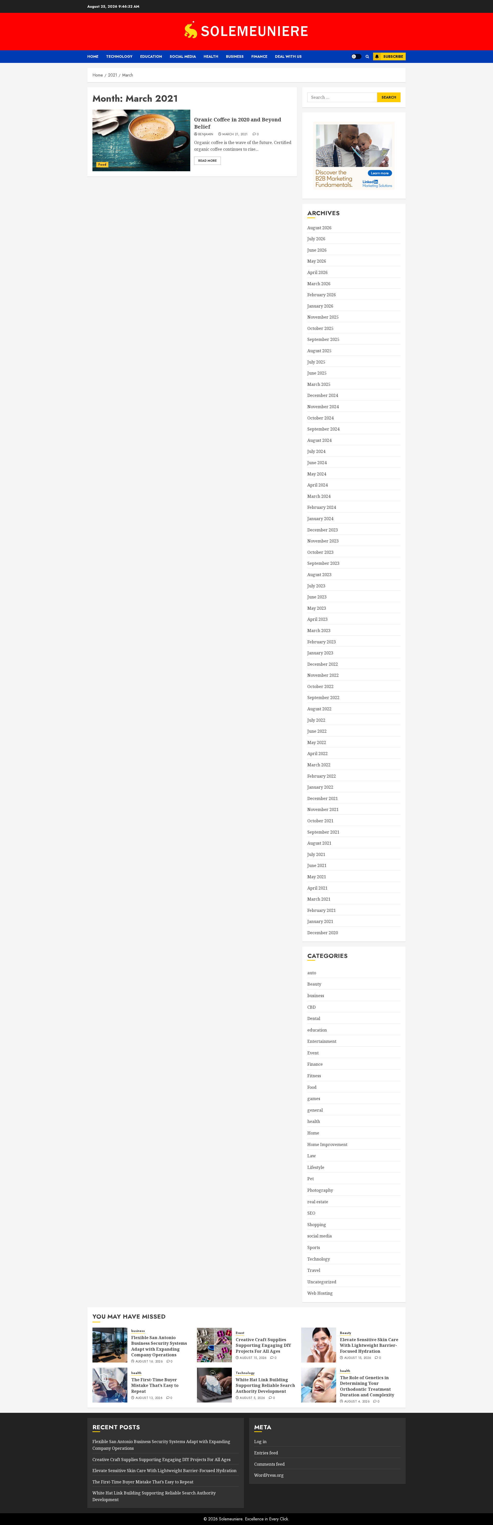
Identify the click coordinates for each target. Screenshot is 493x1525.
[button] (367, 57)
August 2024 (319, 440)
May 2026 (316, 261)
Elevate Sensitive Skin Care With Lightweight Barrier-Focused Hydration (369, 1345)
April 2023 (317, 619)
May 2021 (316, 877)
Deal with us (288, 56)
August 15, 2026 (253, 1358)
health (211, 56)
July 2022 (316, 720)
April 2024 (317, 485)
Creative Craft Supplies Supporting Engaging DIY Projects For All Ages (263, 1345)
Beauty (314, 984)
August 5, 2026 (252, 1398)
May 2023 (316, 608)
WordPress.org (269, 1475)
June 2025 (317, 373)
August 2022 (319, 709)
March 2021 (318, 899)
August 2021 (319, 843)
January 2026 (320, 306)
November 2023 (323, 541)
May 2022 (316, 742)
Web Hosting (320, 1293)
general (315, 1110)
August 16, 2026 (149, 1362)
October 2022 (320, 686)
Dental (313, 1018)
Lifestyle (315, 1167)
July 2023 (316, 586)
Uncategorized (321, 1282)
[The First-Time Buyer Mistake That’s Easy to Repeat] (109, 1385)
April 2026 (317, 272)
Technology (119, 56)
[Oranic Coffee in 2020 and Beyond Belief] (141, 140)
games (313, 1098)
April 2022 (317, 753)
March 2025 (318, 384)
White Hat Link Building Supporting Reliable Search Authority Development (265, 1385)
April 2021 (317, 888)
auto (311, 973)
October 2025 (320, 328)
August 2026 (319, 228)
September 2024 (323, 429)
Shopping (316, 1224)
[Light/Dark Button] (356, 56)
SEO (311, 1213)
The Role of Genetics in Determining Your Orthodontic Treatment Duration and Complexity (367, 1386)
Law (311, 1156)
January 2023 (320, 653)
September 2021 (323, 832)
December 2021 (322, 798)
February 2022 (321, 776)
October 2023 (320, 552)
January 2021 (320, 921)
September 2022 (323, 697)
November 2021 (323, 809)
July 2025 (316, 362)
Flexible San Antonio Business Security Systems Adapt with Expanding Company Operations (159, 1346)
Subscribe (393, 56)
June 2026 (317, 250)
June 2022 (317, 731)
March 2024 (318, 496)
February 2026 (321, 295)
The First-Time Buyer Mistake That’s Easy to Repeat (154, 1385)
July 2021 (316, 854)
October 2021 (320, 821)
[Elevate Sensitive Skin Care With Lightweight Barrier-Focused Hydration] (318, 1345)
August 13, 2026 (149, 1398)
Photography (320, 1190)
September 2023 (323, 563)
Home (92, 56)
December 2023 (322, 530)
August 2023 (319, 574)
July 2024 (316, 451)
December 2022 (322, 664)
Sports (313, 1247)
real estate (317, 1202)
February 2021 (321, 910)
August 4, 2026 (357, 1402)
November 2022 (323, 675)
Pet (310, 1178)
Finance (259, 56)
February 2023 (321, 642)
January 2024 (320, 518)
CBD (311, 1007)
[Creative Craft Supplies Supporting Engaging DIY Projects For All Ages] (214, 1345)
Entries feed (266, 1453)
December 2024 (322, 395)
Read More (207, 160)
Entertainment (321, 1041)
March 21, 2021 (235, 134)
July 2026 (316, 239)
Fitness (314, 1076)
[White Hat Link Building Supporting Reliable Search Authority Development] (214, 1385)
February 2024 (321, 507)
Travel (313, 1270)
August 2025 (319, 351)
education (151, 56)
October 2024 (320, 418)
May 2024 (316, 474)
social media (183, 56)
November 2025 (323, 317)
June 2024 (317, 462)
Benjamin (205, 134)
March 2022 (318, 765)
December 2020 (322, 933)
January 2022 (320, 787)
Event (313, 1053)
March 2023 (318, 630)
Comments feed (269, 1464)
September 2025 (323, 339)
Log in (260, 1441)
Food (102, 164)
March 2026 (318, 284)
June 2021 (317, 865)
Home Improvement (327, 1144)
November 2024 (323, 406)
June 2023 (317, 597)
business (235, 56)
